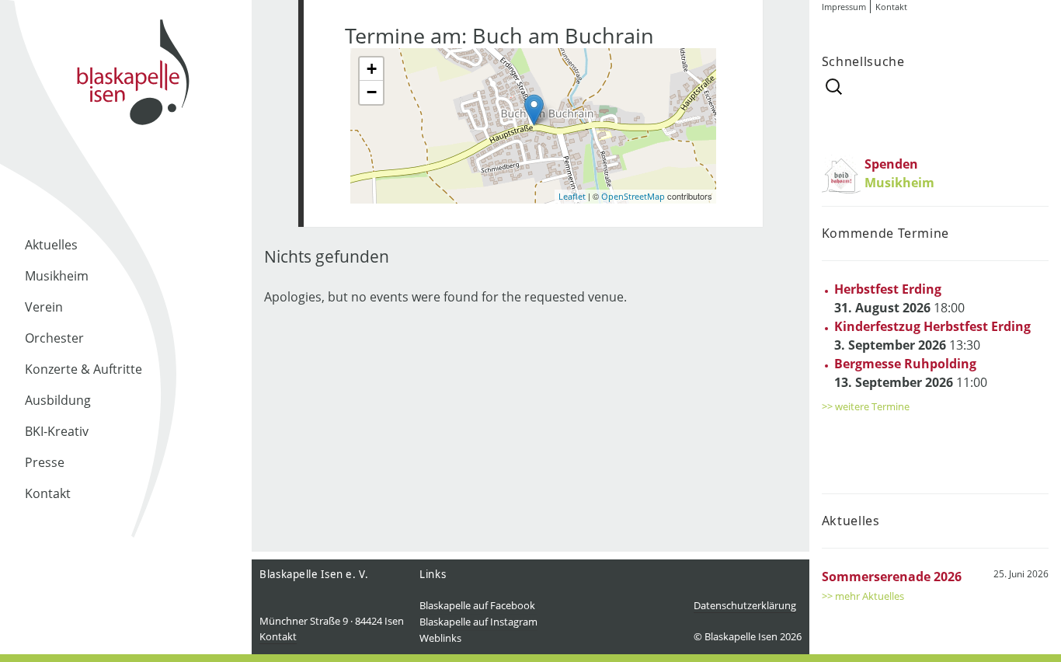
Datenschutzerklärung (745, 605)
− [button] (372, 92)
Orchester (54, 338)
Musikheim (57, 275)
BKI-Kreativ (57, 431)
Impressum (844, 6)
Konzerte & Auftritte (83, 369)
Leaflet (572, 196)
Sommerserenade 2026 (892, 576)
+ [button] (372, 68)
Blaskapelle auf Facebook (477, 605)
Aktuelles (51, 244)
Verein (44, 306)
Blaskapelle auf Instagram (478, 622)
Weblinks (440, 638)
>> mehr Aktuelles (863, 596)
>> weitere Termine (866, 406)
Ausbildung (58, 400)
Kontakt (48, 493)
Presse (44, 462)
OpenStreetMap (633, 196)
